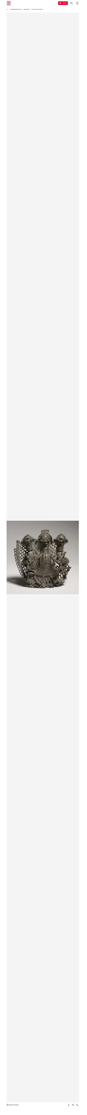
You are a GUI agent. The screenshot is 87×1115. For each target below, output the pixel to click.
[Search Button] (71, 3)
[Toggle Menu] (77, 3)
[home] (7, 9)
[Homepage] (9, 3)
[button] (43, 557)
